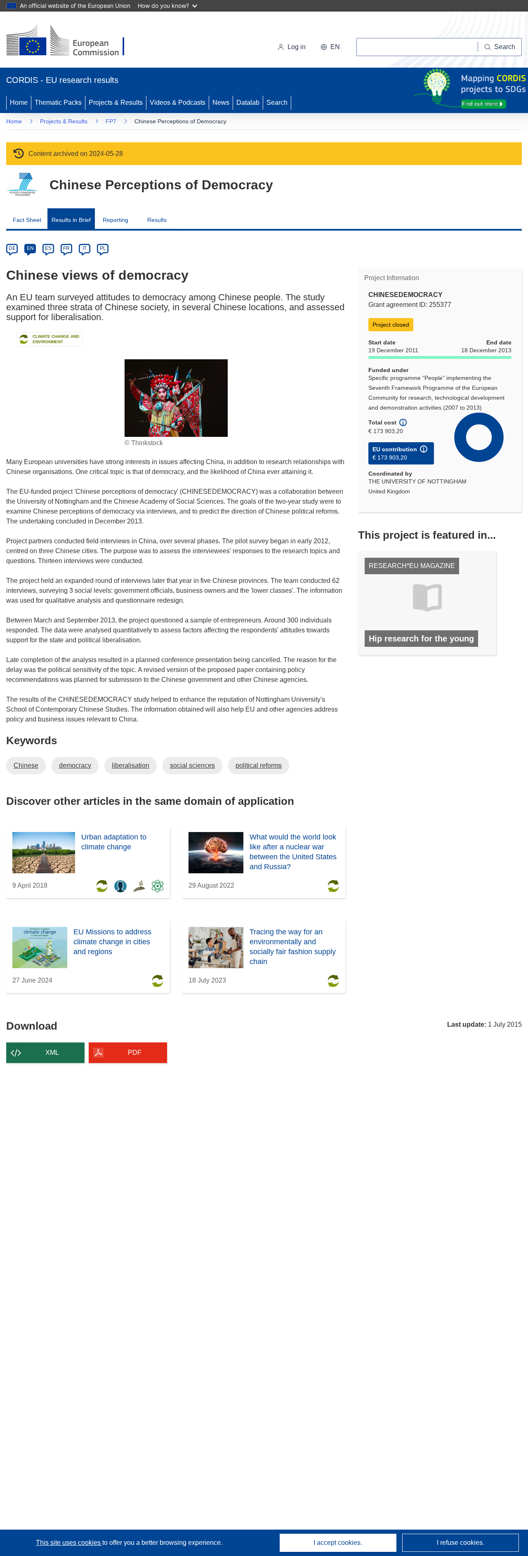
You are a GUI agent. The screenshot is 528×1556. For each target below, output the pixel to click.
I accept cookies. (338, 1542)
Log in (297, 46)
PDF (134, 1052)
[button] (330, 47)
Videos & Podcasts (177, 102)
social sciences (192, 765)
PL (103, 248)
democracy (75, 765)
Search (277, 102)
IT (84, 248)
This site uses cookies (69, 1542)
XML (52, 1052)
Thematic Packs (58, 102)
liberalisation (130, 765)
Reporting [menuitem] (115, 220)
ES (48, 248)
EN (30, 248)
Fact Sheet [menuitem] (27, 220)
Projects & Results (116, 102)
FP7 (111, 121)
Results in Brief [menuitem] (71, 220)
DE (12, 248)
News (220, 102)
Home (19, 102)
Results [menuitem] (157, 220)
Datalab (247, 102)
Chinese (26, 765)
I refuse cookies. (460, 1542)
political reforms (259, 765)
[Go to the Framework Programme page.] (21, 184)
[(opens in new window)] (72, 41)
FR (66, 248)
